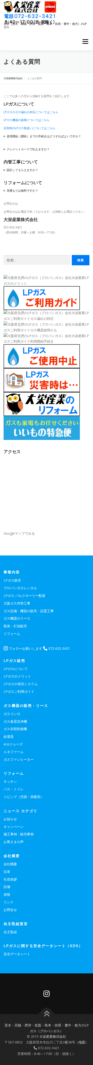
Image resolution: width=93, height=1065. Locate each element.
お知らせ (10, 819)
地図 (81, 1042)
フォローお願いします (25, 648)
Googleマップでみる (19, 533)
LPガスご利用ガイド (19, 691)
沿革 (7, 871)
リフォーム (12, 633)
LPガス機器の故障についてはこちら (27, 120)
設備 (7, 886)
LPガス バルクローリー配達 (24, 595)
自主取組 (10, 932)
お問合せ (10, 909)
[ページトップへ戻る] (46, 1013)
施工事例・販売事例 (19, 834)
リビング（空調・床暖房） (24, 796)
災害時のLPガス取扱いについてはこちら (29, 128)
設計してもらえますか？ (22, 170)
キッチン (10, 781)
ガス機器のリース (17, 618)
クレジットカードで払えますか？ (28, 149)
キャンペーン (14, 826)
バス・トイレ (14, 789)
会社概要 (10, 864)
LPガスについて (16, 668)
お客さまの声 (14, 841)
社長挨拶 (10, 879)
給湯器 (9, 736)
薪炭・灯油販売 (15, 626)
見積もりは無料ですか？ (22, 191)
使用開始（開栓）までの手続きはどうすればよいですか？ (44, 136)
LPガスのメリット (17, 676)
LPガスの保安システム (21, 684)
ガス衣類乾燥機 (15, 729)
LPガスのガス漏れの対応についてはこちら (31, 112)
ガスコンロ (12, 713)
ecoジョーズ (13, 744)
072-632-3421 (58, 648)
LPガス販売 (12, 580)
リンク (9, 902)
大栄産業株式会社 (52, 1036)
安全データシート (17, 954)
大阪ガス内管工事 (17, 603)
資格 (7, 894)
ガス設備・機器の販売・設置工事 (29, 611)
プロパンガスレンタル (20, 588)
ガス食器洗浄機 (15, 721)
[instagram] (46, 993)
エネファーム (14, 751)
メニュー (85, 41)
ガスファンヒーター (19, 759)
